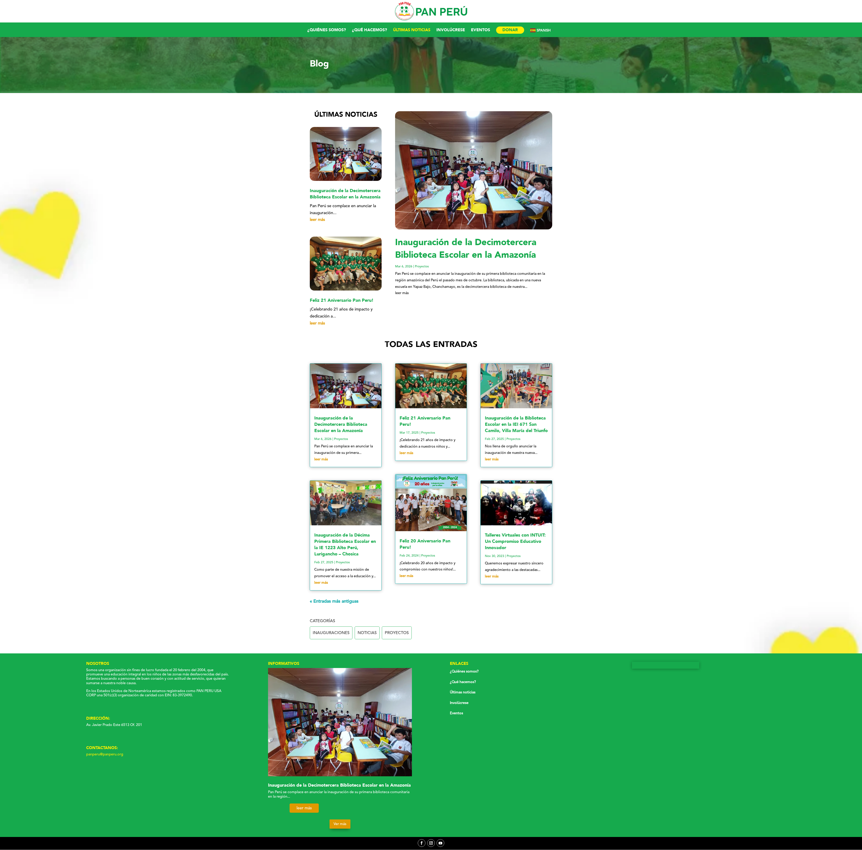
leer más (317, 219)
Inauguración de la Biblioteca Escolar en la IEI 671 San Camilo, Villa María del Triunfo (516, 424)
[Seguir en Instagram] (431, 843)
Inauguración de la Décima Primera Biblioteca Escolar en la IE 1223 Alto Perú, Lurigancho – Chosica (345, 544)
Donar (510, 30)
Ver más (340, 824)
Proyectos (422, 266)
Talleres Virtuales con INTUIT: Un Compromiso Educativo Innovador (515, 541)
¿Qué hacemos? (369, 31)
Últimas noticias (411, 31)
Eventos (480, 31)
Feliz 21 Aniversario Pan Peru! (342, 300)
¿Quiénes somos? (326, 31)
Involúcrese (450, 31)
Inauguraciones (331, 632)
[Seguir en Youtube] (440, 843)
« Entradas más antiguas (334, 601)
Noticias (367, 632)
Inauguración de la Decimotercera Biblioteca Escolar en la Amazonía (345, 194)
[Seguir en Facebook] (421, 843)
